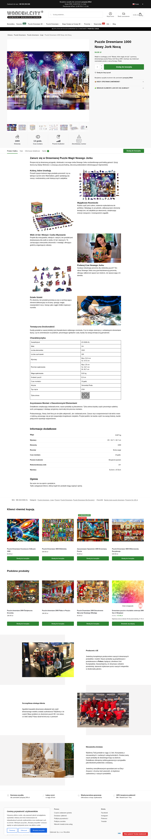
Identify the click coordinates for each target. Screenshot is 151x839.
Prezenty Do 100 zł (131, 500)
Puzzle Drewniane (20, 35)
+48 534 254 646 (24, 4)
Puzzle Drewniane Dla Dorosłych (84, 500)
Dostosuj (12, 830)
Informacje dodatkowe (32, 151)
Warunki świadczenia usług (63, 824)
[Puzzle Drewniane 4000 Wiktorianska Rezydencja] (128, 530)
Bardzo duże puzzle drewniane (114, 500)
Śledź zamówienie (124, 16)
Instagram (104, 816)
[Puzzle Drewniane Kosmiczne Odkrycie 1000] (23, 530)
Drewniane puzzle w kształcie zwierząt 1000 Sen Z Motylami (128, 612)
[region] (27, 821)
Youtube (104, 821)
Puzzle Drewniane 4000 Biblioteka (54, 549)
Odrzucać (24, 830)
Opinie (45, 151)
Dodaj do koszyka (124, 67)
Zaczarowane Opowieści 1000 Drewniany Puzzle (92, 550)
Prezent (57, 500)
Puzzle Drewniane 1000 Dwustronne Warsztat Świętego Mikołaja (90, 612)
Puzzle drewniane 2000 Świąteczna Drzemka (19, 612)
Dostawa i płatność (60, 816)
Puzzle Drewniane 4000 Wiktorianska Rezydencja (125, 550)
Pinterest (104, 818)
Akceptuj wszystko (39, 830)
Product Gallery (12, 151)
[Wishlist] (35, 517)
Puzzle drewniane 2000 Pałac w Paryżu (56, 610)
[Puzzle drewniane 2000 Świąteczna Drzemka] (23, 592)
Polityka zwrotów (60, 821)
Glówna (10, 35)
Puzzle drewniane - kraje (35, 35)
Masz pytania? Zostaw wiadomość (135, 834)
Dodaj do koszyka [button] (23, 558)
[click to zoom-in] (48, 80)
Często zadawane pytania (63, 813)
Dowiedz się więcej (128, 624)
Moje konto (110, 16)
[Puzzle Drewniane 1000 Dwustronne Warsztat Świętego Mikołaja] (93, 592)
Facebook (104, 813)
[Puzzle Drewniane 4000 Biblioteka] (58, 530)
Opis (21, 151)
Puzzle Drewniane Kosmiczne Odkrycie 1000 (21, 550)
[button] (138, 14)
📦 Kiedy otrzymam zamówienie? (107, 81)
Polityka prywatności (61, 818)
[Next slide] (86, 80)
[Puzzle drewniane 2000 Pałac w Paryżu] (58, 592)
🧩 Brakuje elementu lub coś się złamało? (112, 88)
